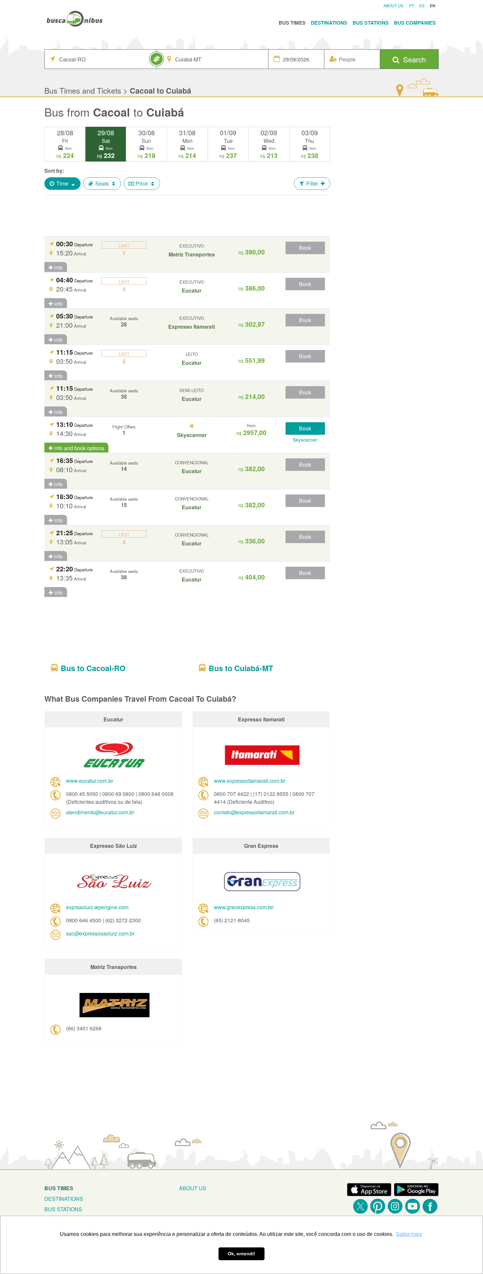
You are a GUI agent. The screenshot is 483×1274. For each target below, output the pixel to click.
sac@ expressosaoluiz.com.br (100, 933)
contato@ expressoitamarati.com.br (254, 812)
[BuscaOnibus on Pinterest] (377, 1206)
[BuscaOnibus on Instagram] (395, 1206)
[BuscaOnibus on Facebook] (430, 1206)
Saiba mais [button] (409, 1234)
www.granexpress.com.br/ (244, 907)
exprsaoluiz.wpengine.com (97, 907)
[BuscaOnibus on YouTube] (412, 1206)
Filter (312, 183)
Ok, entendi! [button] (241, 1253)
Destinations (329, 22)
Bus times (58, 1188)
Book (305, 248)
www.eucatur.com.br (89, 780)
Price (141, 183)
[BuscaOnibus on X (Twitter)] (360, 1206)
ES (422, 5)
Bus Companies (415, 22)
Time (62, 183)
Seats (102, 183)
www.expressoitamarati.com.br (249, 780)
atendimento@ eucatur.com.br (100, 812)
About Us (393, 5)
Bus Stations (371, 22)
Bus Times (292, 22)
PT (411, 5)
